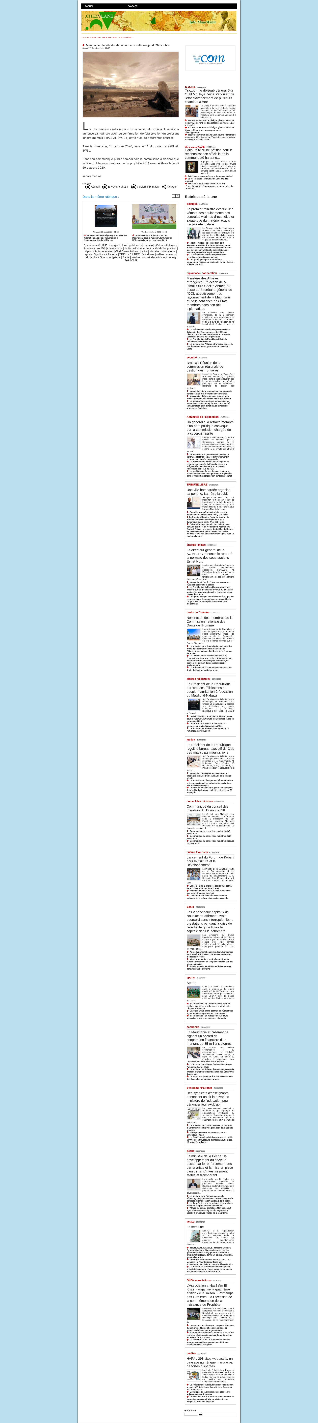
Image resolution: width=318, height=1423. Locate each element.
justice (144, 251)
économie (147, 245)
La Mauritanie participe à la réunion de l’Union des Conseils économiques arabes (210, 1077)
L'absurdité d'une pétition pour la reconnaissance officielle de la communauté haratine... (209, 153)
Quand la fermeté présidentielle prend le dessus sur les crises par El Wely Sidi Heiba (207, 513)
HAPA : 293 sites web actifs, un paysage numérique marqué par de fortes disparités (210, 1362)
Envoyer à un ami (118, 186)
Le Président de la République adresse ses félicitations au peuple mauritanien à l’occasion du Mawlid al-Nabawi (105, 237)
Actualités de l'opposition (161, 248)
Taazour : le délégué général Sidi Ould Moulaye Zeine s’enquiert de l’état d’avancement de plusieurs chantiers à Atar (209, 96)
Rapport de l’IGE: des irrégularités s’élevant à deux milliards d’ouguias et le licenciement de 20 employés (210, 790)
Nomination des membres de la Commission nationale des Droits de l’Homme (210, 621)
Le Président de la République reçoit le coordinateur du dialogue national (206, 255)
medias (136, 257)
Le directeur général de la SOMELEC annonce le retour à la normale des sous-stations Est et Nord (209, 555)
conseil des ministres (154, 257)
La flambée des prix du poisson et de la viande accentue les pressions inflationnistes (210, 1204)
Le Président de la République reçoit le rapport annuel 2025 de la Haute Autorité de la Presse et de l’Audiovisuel (210, 1387)
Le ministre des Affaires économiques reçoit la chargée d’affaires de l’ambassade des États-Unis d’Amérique (210, 1071)
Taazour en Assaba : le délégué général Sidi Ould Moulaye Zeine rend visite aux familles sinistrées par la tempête (209, 122)
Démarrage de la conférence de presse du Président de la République (208, 1393)
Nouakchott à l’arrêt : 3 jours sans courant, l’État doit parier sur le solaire (208, 583)
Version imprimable (147, 186)
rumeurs (171, 254)
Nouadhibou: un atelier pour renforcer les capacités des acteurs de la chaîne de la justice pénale (209, 775)
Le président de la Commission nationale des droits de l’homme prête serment (209, 668)
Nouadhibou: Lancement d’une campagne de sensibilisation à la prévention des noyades (209, 392)
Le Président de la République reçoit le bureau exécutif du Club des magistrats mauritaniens (210, 748)
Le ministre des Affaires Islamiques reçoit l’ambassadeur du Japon (208, 729)
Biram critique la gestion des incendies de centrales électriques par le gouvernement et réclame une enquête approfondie (208, 456)
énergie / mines (118, 245)
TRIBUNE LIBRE (129, 254)
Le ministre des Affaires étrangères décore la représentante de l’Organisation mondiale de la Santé (210, 346)
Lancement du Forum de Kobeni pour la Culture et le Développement (210, 861)
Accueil (89, 6)
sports (88, 254)
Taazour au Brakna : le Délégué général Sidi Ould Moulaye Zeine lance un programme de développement (209, 130)
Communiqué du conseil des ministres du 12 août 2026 (207, 808)
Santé (126, 257)
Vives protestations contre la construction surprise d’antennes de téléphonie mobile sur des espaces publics (210, 961)
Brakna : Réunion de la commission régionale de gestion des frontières (205, 366)
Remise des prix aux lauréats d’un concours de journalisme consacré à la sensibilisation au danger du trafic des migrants (210, 1399)
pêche (117, 257)
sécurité (154, 251)
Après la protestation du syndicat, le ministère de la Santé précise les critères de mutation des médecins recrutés (210, 954)
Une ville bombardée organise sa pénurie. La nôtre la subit (208, 491)
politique (134, 245)
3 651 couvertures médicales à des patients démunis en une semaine (209, 967)
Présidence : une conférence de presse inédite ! (210, 176)
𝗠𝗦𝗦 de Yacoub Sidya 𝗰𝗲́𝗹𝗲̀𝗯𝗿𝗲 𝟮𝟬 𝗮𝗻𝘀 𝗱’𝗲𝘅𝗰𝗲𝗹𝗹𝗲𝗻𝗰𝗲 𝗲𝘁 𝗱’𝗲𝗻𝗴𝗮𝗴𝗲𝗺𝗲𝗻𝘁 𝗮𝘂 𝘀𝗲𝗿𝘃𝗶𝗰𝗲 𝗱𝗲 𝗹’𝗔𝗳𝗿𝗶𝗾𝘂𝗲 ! (209, 186)
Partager (171, 186)
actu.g (172, 257)
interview (89, 248)
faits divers (148, 254)
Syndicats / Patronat (105, 254)
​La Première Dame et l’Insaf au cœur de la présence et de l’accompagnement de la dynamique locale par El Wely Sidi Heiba (208, 519)
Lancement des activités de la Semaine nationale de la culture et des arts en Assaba (208, 897)
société (101, 248)
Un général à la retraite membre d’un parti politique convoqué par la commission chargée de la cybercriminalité (210, 427)
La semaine (195, 1227)
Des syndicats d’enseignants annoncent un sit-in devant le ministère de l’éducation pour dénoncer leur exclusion (208, 1098)
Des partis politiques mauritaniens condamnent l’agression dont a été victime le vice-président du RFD (210, 262)
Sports (191, 983)
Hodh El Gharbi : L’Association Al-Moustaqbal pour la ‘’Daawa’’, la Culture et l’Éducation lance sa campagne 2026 (152, 237)
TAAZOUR (131, 260)
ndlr (87, 257)
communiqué (115, 248)
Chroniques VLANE (95, 245)
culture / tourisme (101, 257)
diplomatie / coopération (99, 251)
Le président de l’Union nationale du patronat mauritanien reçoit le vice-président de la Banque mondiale (210, 1127)
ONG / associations (126, 251)
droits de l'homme (135, 248)
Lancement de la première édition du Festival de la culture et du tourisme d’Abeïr (209, 887)
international (168, 251)
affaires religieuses (166, 245)
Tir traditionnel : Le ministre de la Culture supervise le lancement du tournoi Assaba (207, 1017)
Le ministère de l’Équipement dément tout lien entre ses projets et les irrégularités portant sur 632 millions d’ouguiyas (210, 782)
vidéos (160, 254)
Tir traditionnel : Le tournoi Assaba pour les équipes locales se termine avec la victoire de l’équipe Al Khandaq (208, 1006)
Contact (132, 6)
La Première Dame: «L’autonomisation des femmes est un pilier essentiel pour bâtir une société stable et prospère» (208, 1342)
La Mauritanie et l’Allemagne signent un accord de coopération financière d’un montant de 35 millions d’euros (209, 1037)
